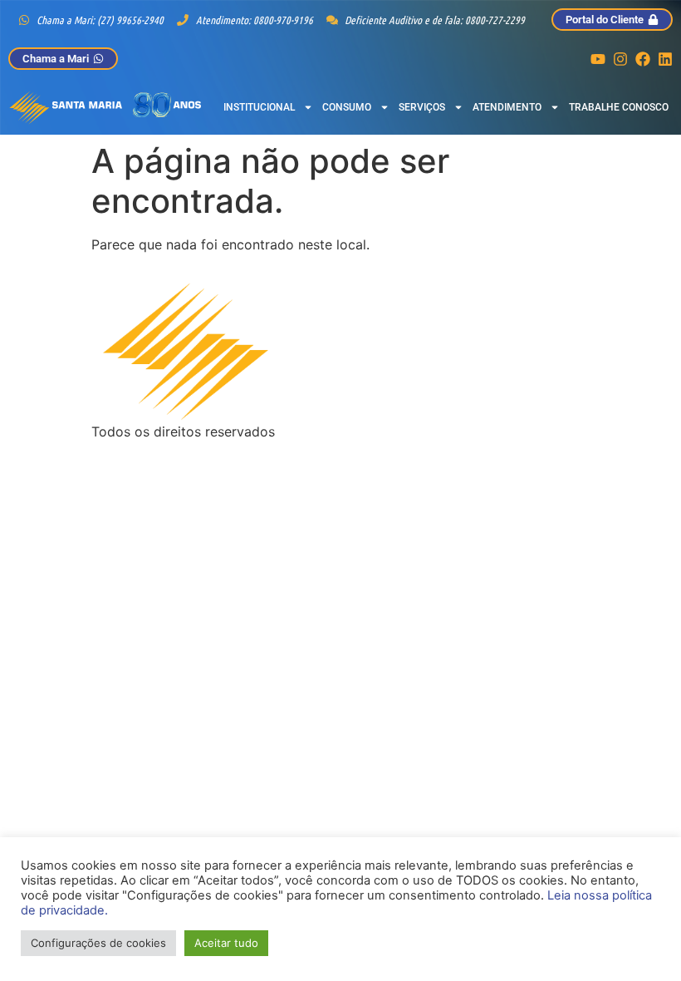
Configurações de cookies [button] (98, 942)
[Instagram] (620, 59)
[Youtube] (597, 59)
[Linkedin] (665, 59)
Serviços (422, 107)
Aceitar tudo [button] (226, 942)
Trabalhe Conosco (619, 107)
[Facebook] (642, 59)
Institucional (259, 107)
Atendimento (507, 107)
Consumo (346, 107)
